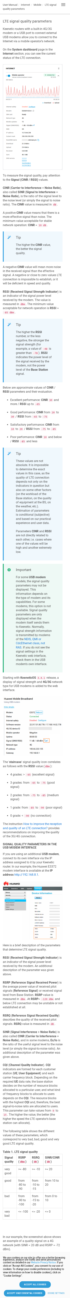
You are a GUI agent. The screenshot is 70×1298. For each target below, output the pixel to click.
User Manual (10, 4)
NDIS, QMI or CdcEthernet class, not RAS (30, 643)
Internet (25, 4)
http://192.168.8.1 (26, 874)
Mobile (37, 4)
